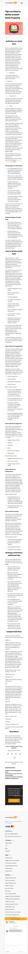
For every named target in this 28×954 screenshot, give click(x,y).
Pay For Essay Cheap (10, 893)
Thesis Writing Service (10, 878)
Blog (6, 848)
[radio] (8, 753)
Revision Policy (9, 868)
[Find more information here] (16, 935)
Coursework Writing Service (12, 914)
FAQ (6, 846)
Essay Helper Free (9, 907)
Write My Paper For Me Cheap (13, 912)
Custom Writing (9, 886)
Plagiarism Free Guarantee (12, 860)
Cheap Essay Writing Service (12, 899)
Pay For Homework (10, 880)
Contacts (7, 851)
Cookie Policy (8, 871)
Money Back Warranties (11, 866)
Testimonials (8, 843)
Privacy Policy (8, 858)
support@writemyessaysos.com (14, 836)
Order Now (14, 800)
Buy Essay (7, 891)
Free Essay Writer (9, 909)
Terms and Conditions (10, 863)
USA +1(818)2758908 (12, 834)
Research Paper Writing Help (12, 896)
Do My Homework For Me (11, 904)
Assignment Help (9, 901)
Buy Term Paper (9, 888)
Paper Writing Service (10, 883)
